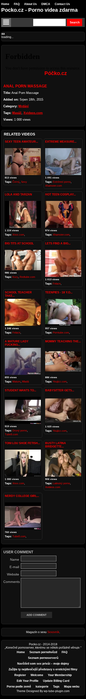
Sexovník (53, 632)
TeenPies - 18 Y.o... (58, 292)
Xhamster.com (53, 185)
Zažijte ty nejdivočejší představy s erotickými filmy (43, 669)
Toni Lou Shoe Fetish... (22, 443)
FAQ (17, 4)
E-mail (14, 567)
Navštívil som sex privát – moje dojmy (43, 663)
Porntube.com (61, 332)
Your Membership (60, 675)
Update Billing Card (56, 681)
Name (14, 559)
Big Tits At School (19, 243)
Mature (16, 381)
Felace (57, 283)
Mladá (25, 381)
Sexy (24, 181)
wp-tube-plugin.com (57, 691)
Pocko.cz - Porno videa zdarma (39, 10)
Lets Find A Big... (57, 243)
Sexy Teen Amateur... (21, 141)
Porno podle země (19, 686)
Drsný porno (19, 430)
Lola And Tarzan (18, 194)
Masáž (17, 113)
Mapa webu (71, 686)
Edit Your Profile (27, 681)
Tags (56, 686)
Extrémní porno (62, 181)
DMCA (45, 4)
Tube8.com (11, 434)
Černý (16, 181)
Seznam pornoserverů (43, 658)
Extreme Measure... (60, 141)
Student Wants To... (20, 390)
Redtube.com (27, 276)
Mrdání (23, 106)
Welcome (37, 675)
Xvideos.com (33, 113)
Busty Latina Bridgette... (55, 444)
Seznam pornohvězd (43, 652)
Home (5, 4)
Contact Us (62, 4)
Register (20, 675)
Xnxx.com (18, 234)
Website (13, 574)
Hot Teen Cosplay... (60, 194)
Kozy (15, 276)
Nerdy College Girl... (22, 496)
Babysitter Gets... (59, 390)
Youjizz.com (60, 381)
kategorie (42, 686)
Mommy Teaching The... (63, 341)
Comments (11, 582)
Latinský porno (61, 483)
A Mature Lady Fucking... (16, 343)
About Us (30, 4)
